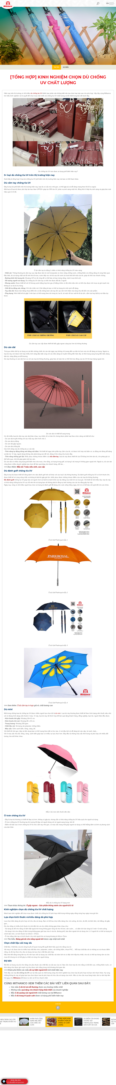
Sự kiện (66, 67)
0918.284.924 (16, 1080)
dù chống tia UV (36, 93)
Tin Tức (56, 67)
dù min (57, 713)
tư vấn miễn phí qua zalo (15, 1082)
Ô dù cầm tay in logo (25, 705)
